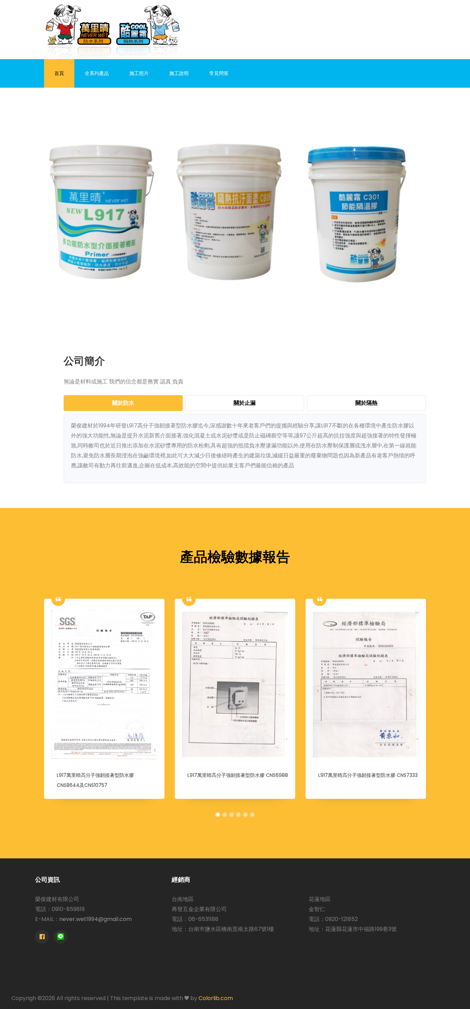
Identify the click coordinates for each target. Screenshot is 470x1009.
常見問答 (218, 73)
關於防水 (123, 403)
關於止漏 (245, 403)
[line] (60, 937)
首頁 (59, 73)
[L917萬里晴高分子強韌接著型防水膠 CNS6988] (235, 684)
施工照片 (139, 73)
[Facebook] (42, 937)
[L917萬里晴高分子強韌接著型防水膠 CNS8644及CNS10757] (104, 684)
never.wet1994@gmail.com (95, 919)
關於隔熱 (366, 403)
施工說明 (179, 73)
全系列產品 (97, 73)
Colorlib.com (216, 998)
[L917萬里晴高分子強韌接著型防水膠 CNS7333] (366, 684)
